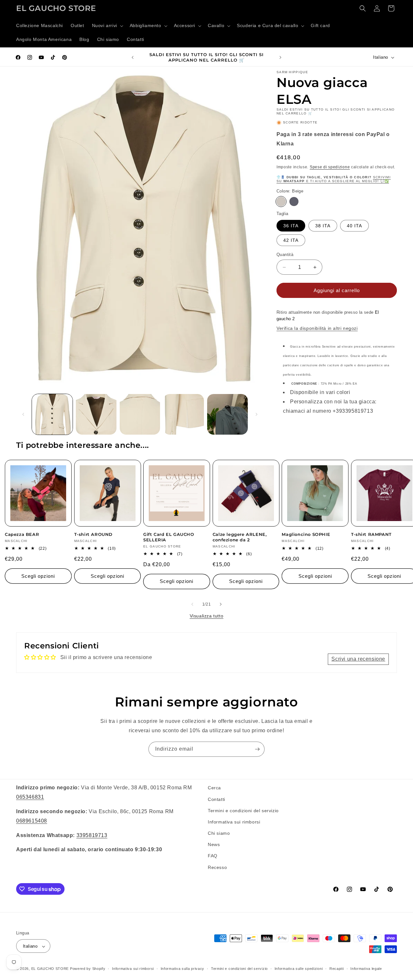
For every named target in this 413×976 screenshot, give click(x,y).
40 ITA (354, 225)
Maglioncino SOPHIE (306, 534)
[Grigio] (293, 201)
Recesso (217, 867)
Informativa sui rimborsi (234, 821)
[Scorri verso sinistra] (23, 414)
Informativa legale (366, 969)
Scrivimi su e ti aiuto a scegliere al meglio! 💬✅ (334, 179)
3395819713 (91, 835)
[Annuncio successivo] (280, 57)
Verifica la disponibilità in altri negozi (317, 328)
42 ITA (290, 240)
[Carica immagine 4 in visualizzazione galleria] (183, 414)
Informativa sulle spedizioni (299, 969)
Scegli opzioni (38, 576)
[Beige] (281, 201)
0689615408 (31, 820)
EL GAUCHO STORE (50, 969)
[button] (107, 26)
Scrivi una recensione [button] (358, 659)
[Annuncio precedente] (133, 57)
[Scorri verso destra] (256, 414)
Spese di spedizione (330, 167)
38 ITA (322, 225)
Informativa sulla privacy (183, 969)
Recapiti (336, 969)
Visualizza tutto (207, 615)
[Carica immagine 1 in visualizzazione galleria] (52, 414)
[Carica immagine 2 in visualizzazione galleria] (96, 414)
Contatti (216, 799)
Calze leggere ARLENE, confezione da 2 (240, 537)
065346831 (30, 796)
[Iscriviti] (257, 749)
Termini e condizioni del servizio (243, 810)
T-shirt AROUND (93, 534)
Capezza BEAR (22, 534)
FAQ (212, 855)
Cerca (214, 787)
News (214, 844)
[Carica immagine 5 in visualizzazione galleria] (227, 414)
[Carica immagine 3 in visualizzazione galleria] (140, 414)
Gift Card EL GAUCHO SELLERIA (168, 537)
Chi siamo (219, 832)
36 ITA (290, 225)
